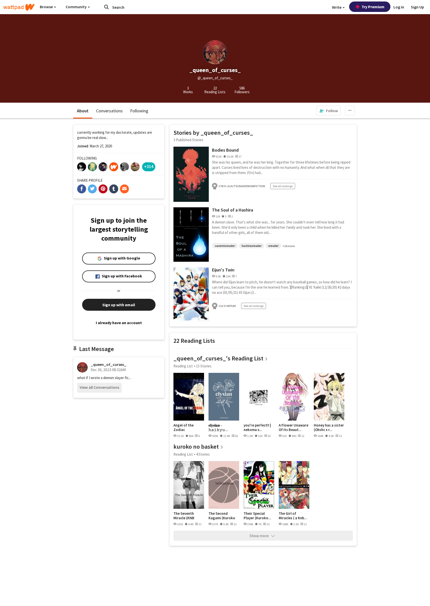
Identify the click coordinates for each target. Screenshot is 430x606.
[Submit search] (106, 7)
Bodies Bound (225, 150)
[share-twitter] (92, 188)
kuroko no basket (196, 446)
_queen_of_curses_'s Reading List (218, 358)
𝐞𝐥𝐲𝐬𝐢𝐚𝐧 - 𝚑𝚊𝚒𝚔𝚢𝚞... (218, 427)
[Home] (19, 7)
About (83, 111)
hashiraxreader (252, 246)
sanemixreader (225, 246)
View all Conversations (99, 387)
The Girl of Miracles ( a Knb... (293, 515)
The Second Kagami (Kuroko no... (222, 515)
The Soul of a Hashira (232, 210)
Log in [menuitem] (398, 6)
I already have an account (119, 322)
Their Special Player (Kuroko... (257, 515)
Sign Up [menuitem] (417, 6)
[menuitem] (329, 111)
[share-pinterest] (103, 188)
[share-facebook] (81, 188)
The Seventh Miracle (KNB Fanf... (183, 515)
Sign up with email (118, 304)
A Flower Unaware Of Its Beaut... (293, 427)
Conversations (109, 111)
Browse (47, 6)
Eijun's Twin (223, 270)
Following (139, 111)
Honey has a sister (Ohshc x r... (329, 427)
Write (337, 7)
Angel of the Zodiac (183, 427)
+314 (148, 166)
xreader (273, 246)
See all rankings (283, 186)
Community (76, 6)
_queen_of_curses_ (108, 364)
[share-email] (124, 188)
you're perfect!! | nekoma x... (257, 427)
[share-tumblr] (113, 188)
